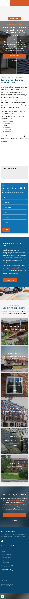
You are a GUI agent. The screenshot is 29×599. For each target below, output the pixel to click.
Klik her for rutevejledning (7, 585)
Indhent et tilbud (9, 280)
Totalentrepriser (7, 129)
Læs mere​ (14, 335)
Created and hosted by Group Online (20, 588)
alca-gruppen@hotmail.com (17, 268)
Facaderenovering (7, 127)
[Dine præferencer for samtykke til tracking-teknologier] (2, 596)
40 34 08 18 (10, 267)
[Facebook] (2, 541)
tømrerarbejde (9, 131)
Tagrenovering (6, 123)
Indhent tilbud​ (14, 18)
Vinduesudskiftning (8, 121)
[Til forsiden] (14, 10)
